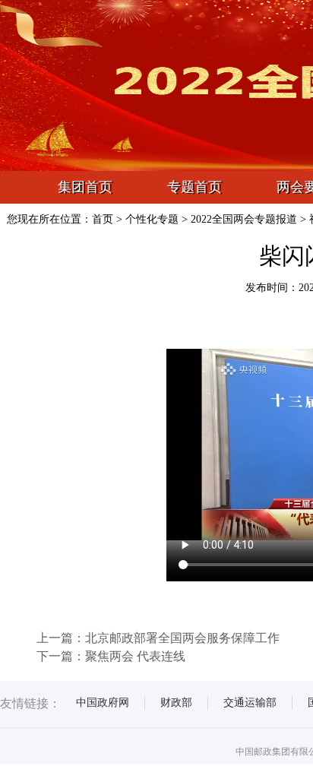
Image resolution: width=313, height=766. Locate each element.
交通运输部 (250, 702)
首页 (102, 219)
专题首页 (194, 187)
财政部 (176, 702)
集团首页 (85, 187)
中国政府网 (102, 702)
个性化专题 (152, 219)
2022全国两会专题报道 (244, 219)
